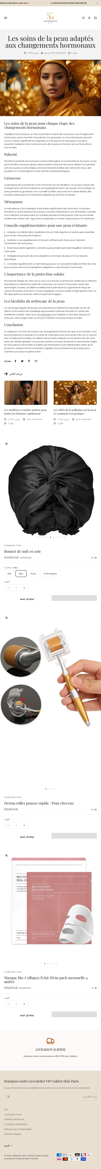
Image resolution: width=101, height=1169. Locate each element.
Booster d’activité (30, 1158)
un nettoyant (44, 314)
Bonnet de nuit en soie (22, 551)
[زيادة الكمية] (24, 588)
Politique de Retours (14, 1119)
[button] (74, 598)
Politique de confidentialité (18, 1129)
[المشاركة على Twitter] (22, 361)
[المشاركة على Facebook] (15, 361)
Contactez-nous (12, 1114)
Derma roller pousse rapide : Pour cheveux (39, 803)
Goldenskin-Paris (12, 545)
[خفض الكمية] (8, 588)
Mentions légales (12, 1134)
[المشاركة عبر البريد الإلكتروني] (36, 361)
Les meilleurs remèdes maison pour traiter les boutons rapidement (25, 411)
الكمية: (7, 581)
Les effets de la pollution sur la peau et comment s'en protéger (75, 411)
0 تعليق (74, 53)
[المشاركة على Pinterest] (29, 361)
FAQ (6, 1109)
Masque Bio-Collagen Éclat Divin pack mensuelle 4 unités (46, 979)
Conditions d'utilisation (15, 1124)
